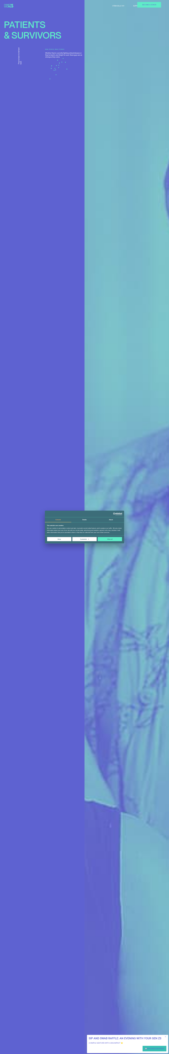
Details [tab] (84, 519)
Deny (59, 539)
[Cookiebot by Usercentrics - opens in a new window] (114, 514)
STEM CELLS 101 (118, 6)
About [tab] (111, 519)
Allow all (109, 539)
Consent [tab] (58, 519)
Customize (83, 539)
